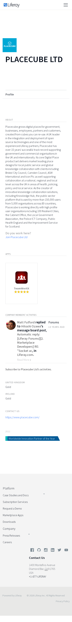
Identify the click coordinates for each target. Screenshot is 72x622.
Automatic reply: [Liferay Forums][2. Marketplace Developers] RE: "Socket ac (30, 342)
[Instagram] (46, 551)
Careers (7, 542)
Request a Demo (12, 508)
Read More (23, 359)
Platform (8, 488)
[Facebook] (32, 551)
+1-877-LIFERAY (37, 576)
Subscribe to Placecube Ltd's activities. (28, 369)
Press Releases (11, 535)
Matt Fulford (26, 322)
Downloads (9, 521)
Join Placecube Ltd (16, 237)
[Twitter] (59, 551)
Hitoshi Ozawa (31, 326)
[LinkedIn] (52, 551)
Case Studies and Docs (15, 495)
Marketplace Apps (13, 515)
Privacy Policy (63, 601)
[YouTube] (65, 551)
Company (9, 529)
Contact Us (37, 558)
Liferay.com (25, 355)
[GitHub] (39, 551)
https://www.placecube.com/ (22, 417)
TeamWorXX (21, 288)
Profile (9, 94)
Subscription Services (15, 502)
